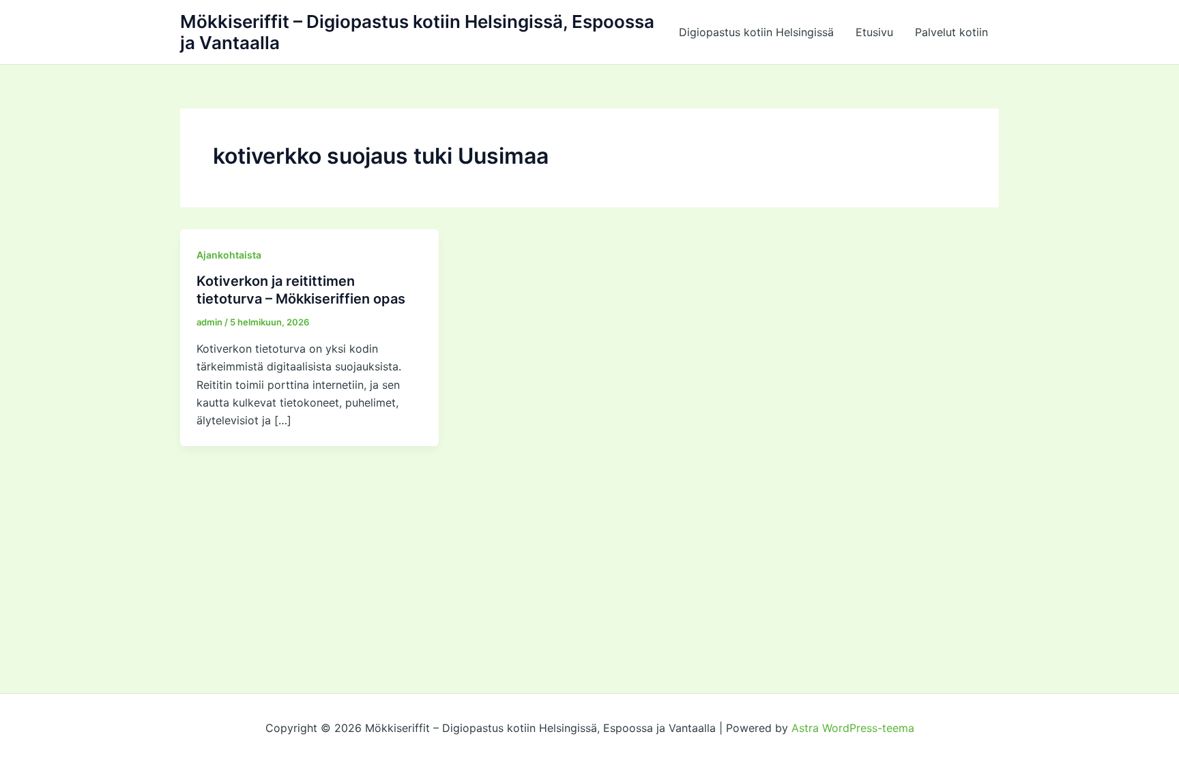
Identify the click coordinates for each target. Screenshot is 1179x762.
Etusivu (874, 32)
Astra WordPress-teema (852, 728)
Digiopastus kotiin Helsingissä (756, 32)
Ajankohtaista (228, 255)
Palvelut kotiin (951, 32)
